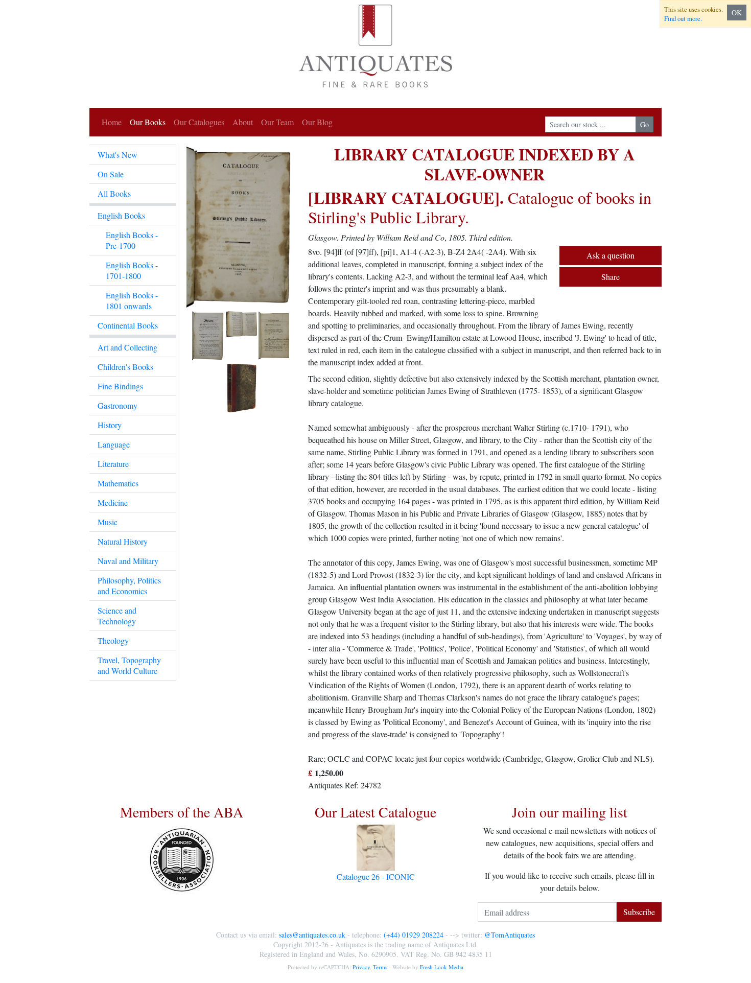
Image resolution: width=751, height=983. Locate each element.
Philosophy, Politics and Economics (129, 585)
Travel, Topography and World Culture (129, 665)
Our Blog (317, 121)
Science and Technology (117, 615)
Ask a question (610, 255)
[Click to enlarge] (242, 279)
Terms (380, 967)
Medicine (113, 502)
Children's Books (125, 366)
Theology (113, 640)
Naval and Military (128, 560)
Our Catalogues (199, 121)
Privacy (361, 967)
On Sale (111, 174)
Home (112, 121)
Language (114, 444)
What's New (117, 154)
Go (644, 124)
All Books (114, 193)
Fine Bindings (120, 386)
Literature (113, 463)
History (110, 424)
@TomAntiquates (509, 935)
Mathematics (118, 483)
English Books (121, 215)
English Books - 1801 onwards (132, 300)
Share (610, 276)
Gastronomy (117, 405)
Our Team (277, 121)
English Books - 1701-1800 (132, 270)
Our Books (148, 121)
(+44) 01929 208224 (413, 935)
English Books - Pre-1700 (132, 240)
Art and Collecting (127, 347)
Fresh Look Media (441, 967)
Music (108, 522)
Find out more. (683, 18)
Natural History (123, 541)
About (242, 121)
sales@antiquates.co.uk (312, 935)
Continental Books (128, 325)
